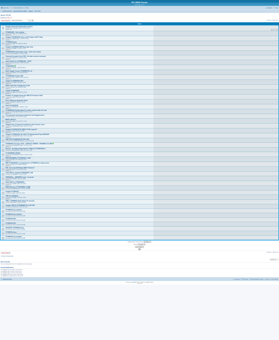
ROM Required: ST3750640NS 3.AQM (17, 187)
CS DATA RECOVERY (18, 140)
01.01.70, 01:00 (21, 211)
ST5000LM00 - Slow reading (14, 32)
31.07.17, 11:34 (22, 116)
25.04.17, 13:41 (28, 126)
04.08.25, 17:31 (23, 33)
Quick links (6, 8)
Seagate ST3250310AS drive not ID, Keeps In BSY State (24, 37)
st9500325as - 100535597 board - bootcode (19, 177)
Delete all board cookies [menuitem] (257, 279)
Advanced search (32, 20)
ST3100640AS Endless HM (14, 76)
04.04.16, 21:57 (22, 159)
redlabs (14, 67)
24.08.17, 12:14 (28, 111)
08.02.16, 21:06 (22, 164)
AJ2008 (14, 48)
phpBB (133, 282)
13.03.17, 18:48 (20, 131)
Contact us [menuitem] (237, 279)
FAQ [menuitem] (27, 8)
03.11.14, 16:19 (23, 206)
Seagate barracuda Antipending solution (19, 26)
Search (29, 20)
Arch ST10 (37, 11)
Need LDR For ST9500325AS (14, 182)
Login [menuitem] (276, 8)
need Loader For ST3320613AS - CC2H (18, 61)
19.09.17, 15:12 (21, 102)
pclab (13, 97)
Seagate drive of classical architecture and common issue (24, 124)
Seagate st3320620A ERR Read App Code (19, 47)
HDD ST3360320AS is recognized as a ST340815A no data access (27, 163)
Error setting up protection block (16, 100)
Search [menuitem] (277, 11)
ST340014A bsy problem (13, 210)
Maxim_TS (15, 72)
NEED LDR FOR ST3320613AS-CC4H (17, 86)
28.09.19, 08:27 (22, 67)
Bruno (13, 102)
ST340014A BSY (10, 219)
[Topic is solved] (15, 66)
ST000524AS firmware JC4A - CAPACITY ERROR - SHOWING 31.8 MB (28, 144)
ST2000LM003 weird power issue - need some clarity (23, 52)
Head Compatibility (11, 105)
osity (13, 131)
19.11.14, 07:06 (21, 202)
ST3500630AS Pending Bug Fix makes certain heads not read (26, 110)
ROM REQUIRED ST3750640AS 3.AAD (18, 158)
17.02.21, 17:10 (22, 48)
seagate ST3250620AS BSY (14, 81)
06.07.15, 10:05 (22, 183)
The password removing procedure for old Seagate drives (24, 115)
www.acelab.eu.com (140, 4)
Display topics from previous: (135, 241)
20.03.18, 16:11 (22, 87)
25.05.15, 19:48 (20, 193)
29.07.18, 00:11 (24, 77)
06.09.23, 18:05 (23, 43)
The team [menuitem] (245, 279)
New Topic (5, 20)
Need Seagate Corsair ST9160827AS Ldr (18, 71)
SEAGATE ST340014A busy (14, 227)
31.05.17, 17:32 (23, 121)
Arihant (14, 202)
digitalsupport (15, 38)
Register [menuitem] (270, 8)
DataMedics (15, 106)
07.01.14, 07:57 (26, 28)
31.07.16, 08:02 (28, 135)
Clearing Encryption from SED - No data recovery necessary (25, 56)
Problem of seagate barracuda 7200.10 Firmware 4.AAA (24, 95)
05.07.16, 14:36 (28, 150)
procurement (15, 62)
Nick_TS (9, 17)
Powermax (15, 206)
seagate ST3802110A (12, 90)
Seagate (30, 11)
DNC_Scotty (15, 77)
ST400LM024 (9, 66)
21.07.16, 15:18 (29, 140)
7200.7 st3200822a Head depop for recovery (19, 201)
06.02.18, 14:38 (23, 92)
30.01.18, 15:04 (20, 97)
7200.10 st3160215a (11, 196)
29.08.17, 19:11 (24, 106)
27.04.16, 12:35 (28, 154)
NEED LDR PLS (10, 119)
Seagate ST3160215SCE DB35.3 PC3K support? (21, 129)
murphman (15, 53)
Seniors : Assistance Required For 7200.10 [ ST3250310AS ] (25, 148)
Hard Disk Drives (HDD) (20, 11)
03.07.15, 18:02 (26, 188)
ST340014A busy (11, 42)
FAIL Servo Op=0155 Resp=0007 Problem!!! (19, 168)
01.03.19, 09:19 (23, 72)
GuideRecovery (16, 188)
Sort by (136, 244)
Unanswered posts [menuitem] (18, 8)
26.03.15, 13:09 (22, 197)
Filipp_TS (14, 33)
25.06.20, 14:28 (23, 57)
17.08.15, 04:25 (22, 174)
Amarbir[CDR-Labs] (17, 111)
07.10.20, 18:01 (23, 53)
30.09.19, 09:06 (24, 62)
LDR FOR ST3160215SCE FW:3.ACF (17, 139)
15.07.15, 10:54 (22, 178)
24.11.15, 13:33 (22, 169)
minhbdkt (14, 174)
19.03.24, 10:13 (25, 38)
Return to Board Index (8, 256)
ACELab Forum (7, 11)
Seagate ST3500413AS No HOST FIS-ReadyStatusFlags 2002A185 (27, 134)
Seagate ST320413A (12, 191)
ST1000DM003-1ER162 (12, 153)
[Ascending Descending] (139, 247)
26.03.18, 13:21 (22, 82)
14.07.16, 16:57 (28, 145)
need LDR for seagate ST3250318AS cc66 (19, 173)
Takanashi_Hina (16, 28)
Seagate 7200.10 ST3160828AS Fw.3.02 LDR (20, 205)
